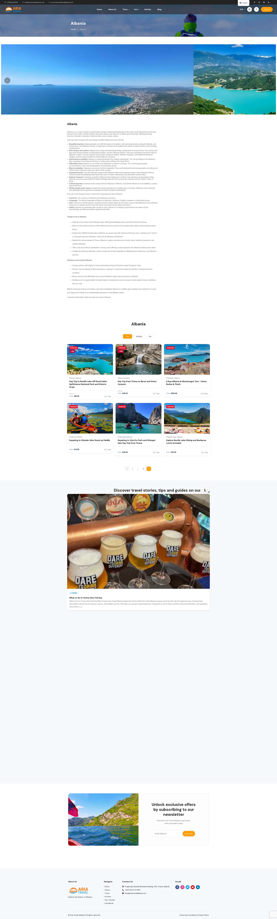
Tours (125, 9)
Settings (181, 3)
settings (150, 4)
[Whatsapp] (7, 911)
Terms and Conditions (188, 756)
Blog (159, 9)
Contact (267, 9)
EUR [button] (241, 9)
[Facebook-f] (177, 728)
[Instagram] (182, 728)
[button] (249, 9)
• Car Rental (108, 744)
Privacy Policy (203, 756)
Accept (168, 3)
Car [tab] (150, 336)
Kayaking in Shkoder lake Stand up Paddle (89, 440)
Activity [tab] (139, 336)
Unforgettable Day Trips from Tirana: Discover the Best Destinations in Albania (156, 531)
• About (107, 730)
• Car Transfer (109, 740)
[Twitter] (188, 728)
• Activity (107, 737)
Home (99, 9)
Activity (147, 9)
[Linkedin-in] (198, 728)
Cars (136, 9)
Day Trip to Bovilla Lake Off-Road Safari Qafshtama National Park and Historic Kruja (88, 384)
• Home (107, 727)
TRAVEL (74, 521)
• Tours (107, 734)
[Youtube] (193, 728)
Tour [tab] (127, 336)
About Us (112, 9)
